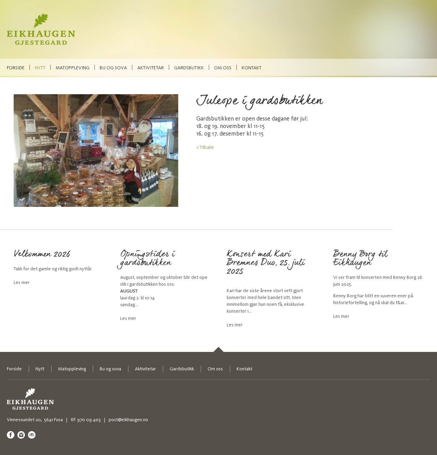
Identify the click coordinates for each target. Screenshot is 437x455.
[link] (218, 349)
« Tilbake (205, 147)
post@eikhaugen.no (128, 420)
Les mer (22, 282)
